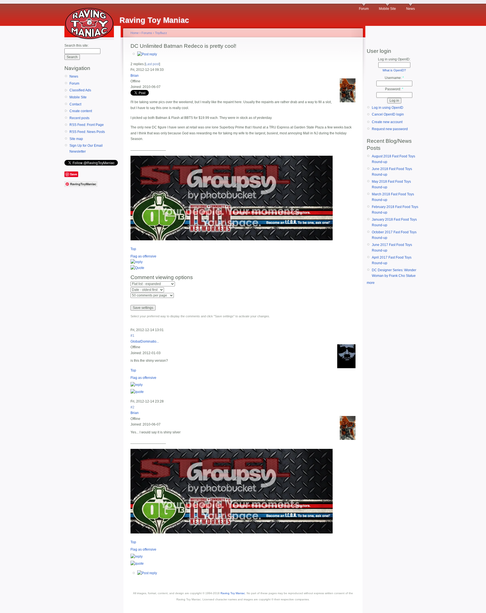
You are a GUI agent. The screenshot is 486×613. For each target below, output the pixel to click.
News (410, 9)
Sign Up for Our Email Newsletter (86, 148)
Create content (80, 111)
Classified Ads (80, 90)
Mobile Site (387, 9)
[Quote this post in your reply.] (137, 268)
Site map (76, 139)
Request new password (390, 129)
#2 (132, 407)
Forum (364, 9)
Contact (75, 104)
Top (133, 249)
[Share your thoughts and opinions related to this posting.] (147, 54)
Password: (394, 89)
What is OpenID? (394, 70)
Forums (146, 33)
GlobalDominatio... (144, 341)
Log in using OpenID (387, 108)
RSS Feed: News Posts (87, 132)
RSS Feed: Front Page (86, 125)
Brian (134, 76)
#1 (132, 336)
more (371, 283)
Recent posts (79, 118)
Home (134, 33)
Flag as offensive (143, 256)
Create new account (387, 122)
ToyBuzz (161, 33)
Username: (394, 78)
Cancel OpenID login (388, 114)
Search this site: (76, 45)
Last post (152, 64)
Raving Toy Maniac (232, 593)
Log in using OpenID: (394, 59)
